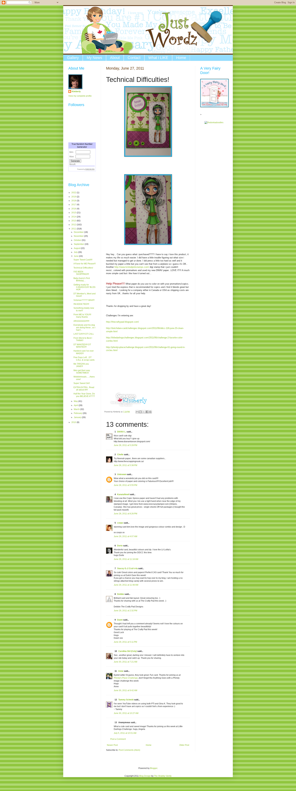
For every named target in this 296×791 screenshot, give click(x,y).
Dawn (120, 620)
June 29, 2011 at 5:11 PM (125, 642)
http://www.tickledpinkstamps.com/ (131, 267)
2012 (74, 224)
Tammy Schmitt (126, 699)
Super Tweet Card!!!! (82, 260)
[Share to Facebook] (147, 412)
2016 (74, 208)
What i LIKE (158, 58)
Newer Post (112, 745)
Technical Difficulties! (83, 268)
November (79, 236)
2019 (74, 196)
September (79, 244)
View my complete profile (80, 96)
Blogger (153, 768)
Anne (120, 671)
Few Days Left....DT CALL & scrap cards (84, 358)
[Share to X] (143, 412)
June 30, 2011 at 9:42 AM (125, 690)
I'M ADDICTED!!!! (81, 304)
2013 (74, 220)
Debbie (120, 594)
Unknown (121, 474)
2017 (74, 204)
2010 (74, 422)
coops (120, 523)
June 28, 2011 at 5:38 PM (125, 465)
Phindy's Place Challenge (126, 678)
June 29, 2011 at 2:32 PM (125, 610)
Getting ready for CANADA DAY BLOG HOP (84, 287)
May (76, 401)
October (78, 240)
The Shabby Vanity (162, 776)
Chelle (120, 454)
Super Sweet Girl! (81, 383)
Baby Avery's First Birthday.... (81, 279)
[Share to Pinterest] (150, 412)
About (115, 58)
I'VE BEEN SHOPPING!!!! (81, 273)
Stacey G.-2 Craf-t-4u (127, 568)
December (79, 232)
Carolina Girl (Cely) (127, 651)
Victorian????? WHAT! (84, 300)
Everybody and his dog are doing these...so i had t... (84, 327)
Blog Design (145, 776)
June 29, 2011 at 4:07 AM (125, 536)
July (76, 252)
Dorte (120, 545)
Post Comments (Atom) (129, 750)
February (78, 413)
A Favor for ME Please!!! (84, 263)
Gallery (73, 58)
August (77, 248)
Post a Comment (118, 739)
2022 (74, 192)
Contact (134, 58)
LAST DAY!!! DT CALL (83, 334)
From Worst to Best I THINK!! (82, 339)
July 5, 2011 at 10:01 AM (125, 733)
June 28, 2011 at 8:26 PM (125, 513)
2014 (74, 217)
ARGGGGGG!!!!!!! (81, 321)
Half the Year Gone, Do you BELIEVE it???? (84, 395)
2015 (74, 212)
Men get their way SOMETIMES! (81, 371)
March (77, 409)
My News (94, 58)
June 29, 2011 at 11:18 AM (126, 559)
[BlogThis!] (140, 412)
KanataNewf (123, 494)
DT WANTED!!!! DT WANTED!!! (82, 345)
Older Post (184, 745)
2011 (74, 229)
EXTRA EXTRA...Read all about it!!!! (83, 388)
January (78, 417)
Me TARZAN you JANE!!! (81, 365)
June (76, 256)
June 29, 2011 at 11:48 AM (126, 585)
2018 (74, 200)
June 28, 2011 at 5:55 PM (125, 485)
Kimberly (76, 91)
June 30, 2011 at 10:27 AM (126, 713)
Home (181, 58)
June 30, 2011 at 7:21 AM (125, 662)
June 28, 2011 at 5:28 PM (125, 445)
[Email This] (137, 412)
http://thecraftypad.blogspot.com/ (122, 322)
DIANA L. (121, 432)
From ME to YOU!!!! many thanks (82, 315)
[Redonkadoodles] (214, 122)
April (76, 405)
